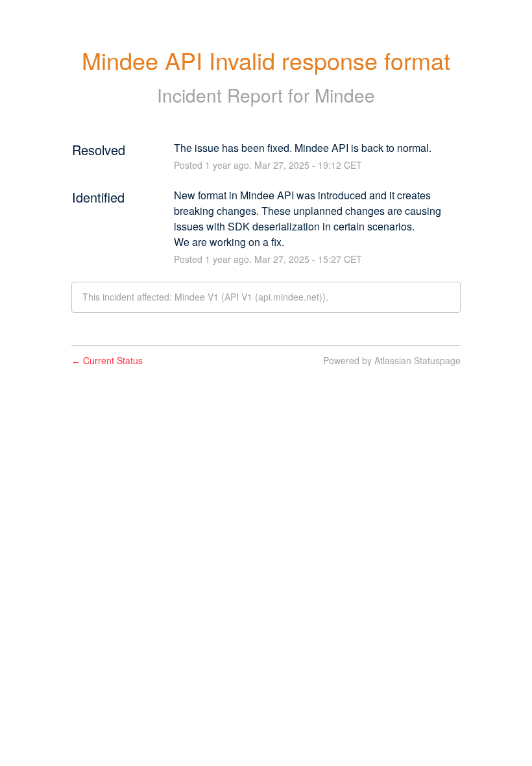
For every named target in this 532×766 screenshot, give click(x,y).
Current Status (107, 360)
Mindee (345, 95)
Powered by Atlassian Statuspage (392, 360)
